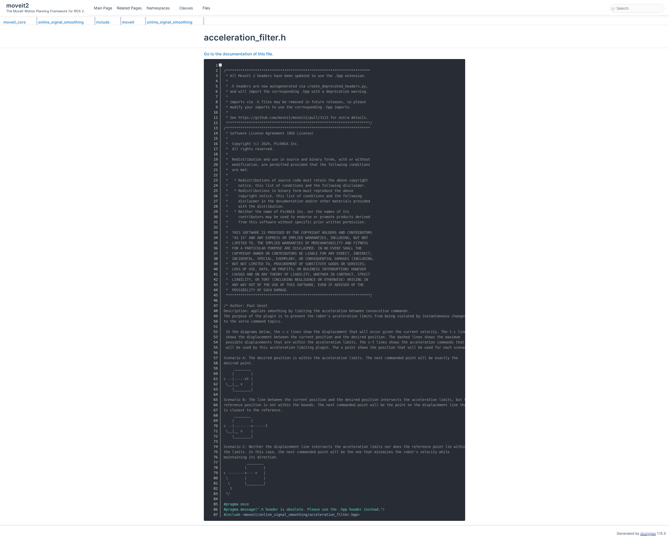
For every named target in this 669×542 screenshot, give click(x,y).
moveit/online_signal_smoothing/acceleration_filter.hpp (301, 514)
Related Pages (129, 8)
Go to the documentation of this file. (238, 53)
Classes (186, 8)
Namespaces (158, 8)
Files (206, 8)
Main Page (103, 8)
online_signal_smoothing (61, 22)
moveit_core (14, 22)
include (102, 22)
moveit (128, 22)
